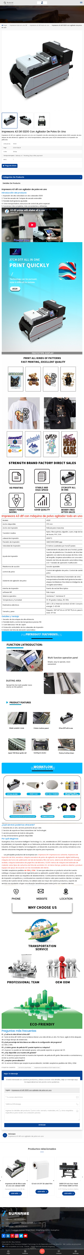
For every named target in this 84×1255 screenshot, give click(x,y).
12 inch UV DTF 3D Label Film (15, 1184)
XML (64, 1244)
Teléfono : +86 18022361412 (16, 1219)
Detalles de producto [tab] (11, 183)
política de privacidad (74, 1244)
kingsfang (51, 1247)
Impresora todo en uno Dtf (18, 25)
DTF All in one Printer (25, 1068)
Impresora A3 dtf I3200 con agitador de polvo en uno (32, 1090)
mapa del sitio (6, 1242)
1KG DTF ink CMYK (68, 1184)
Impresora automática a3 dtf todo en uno (47, 1068)
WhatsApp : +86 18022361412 (16, 1226)
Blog (13, 1242)
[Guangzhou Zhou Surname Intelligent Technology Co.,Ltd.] (42, 2)
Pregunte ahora (10, 166)
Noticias (17, 1242)
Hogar (5, 25)
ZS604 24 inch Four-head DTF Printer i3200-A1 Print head (42, 1185)
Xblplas (33, 1247)
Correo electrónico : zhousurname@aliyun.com (23, 1223)
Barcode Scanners (42, 1247)
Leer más (14, 1191)
